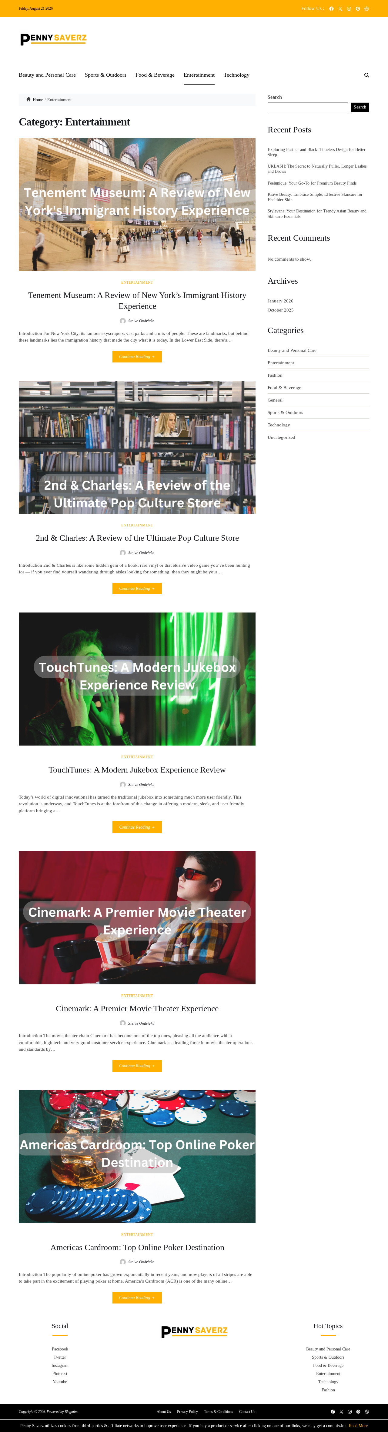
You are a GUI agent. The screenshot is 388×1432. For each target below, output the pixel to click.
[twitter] (340, 8)
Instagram (60, 1365)
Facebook (60, 1349)
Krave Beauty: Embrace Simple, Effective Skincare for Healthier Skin (315, 197)
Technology (236, 75)
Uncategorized (281, 437)
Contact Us (247, 1412)
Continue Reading (134, 356)
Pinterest (59, 1373)
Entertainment (199, 75)
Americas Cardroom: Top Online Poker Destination (137, 1247)
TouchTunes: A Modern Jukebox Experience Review (137, 769)
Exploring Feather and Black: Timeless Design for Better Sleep (317, 152)
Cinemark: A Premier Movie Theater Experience (137, 1008)
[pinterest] (357, 8)
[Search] (366, 75)
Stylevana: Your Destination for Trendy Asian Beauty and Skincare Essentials (317, 214)
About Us (164, 1412)
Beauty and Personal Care (47, 75)
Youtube (60, 1382)
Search (275, 97)
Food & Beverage (155, 75)
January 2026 (280, 301)
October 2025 (281, 310)
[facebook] (331, 8)
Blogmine (71, 1412)
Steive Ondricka (141, 321)
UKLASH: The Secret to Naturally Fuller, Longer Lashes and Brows (317, 169)
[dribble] (366, 8)
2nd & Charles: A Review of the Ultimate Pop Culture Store (137, 537)
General (275, 400)
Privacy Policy (187, 1412)
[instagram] (349, 8)
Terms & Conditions (218, 1412)
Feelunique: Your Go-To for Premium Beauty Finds (312, 183)
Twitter (60, 1357)
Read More (358, 1426)
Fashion (275, 375)
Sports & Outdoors (105, 75)
